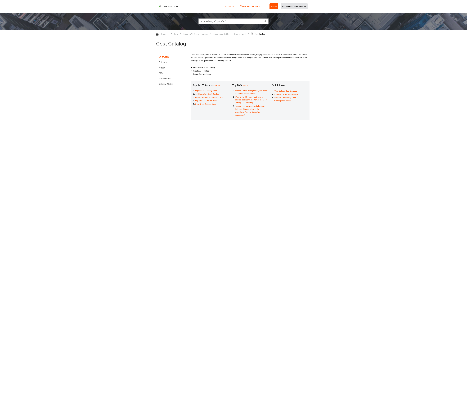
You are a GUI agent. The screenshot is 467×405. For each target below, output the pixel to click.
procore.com (230, 6)
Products (174, 34)
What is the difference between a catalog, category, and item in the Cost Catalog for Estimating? (251, 100)
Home (163, 34)
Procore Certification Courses (286, 94)
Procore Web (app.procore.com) (196, 34)
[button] (265, 21)
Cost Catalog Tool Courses (285, 91)
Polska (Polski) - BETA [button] (251, 6)
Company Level (240, 34)
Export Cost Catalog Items (206, 101)
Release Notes (165, 84)
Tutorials (162, 62)
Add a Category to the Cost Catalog (210, 97)
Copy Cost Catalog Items (205, 104)
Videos (161, 67)
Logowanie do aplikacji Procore (294, 6)
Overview (163, 56)
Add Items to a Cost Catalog (207, 94)
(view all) (216, 85)
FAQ (160, 73)
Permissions (164, 78)
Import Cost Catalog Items (206, 90)
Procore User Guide (221, 34)
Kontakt (274, 6)
